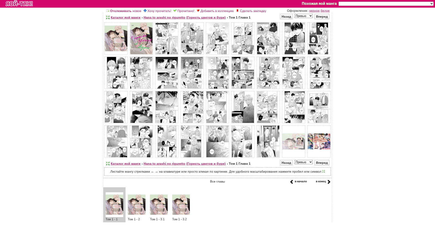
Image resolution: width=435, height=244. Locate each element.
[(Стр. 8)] (293, 54)
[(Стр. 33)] (243, 157)
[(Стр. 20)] (141, 123)
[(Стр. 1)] (116, 54)
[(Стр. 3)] (166, 54)
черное (314, 10)
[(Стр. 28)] (116, 157)
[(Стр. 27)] (319, 123)
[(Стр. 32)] (217, 157)
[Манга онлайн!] (19, 3)
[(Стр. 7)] (268, 54)
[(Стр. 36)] (319, 157)
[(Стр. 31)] (192, 157)
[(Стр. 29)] (141, 157)
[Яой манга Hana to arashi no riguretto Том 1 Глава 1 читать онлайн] (114, 216)
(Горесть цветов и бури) (206, 17)
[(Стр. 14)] (217, 89)
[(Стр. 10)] (116, 89)
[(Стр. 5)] (217, 54)
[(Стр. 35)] (293, 157)
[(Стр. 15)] (243, 89)
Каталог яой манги (125, 17)
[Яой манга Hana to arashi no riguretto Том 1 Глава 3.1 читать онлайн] (159, 216)
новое (125, 11)
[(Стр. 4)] (192, 54)
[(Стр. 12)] (166, 89)
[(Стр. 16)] (268, 89)
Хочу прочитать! (159, 11)
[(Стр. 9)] (319, 54)
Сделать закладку (252, 11)
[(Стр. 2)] (141, 54)
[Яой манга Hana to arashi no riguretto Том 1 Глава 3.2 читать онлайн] (181, 216)
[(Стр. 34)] (268, 157)
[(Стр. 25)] (268, 123)
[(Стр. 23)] (217, 123)
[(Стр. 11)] (141, 89)
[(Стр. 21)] (166, 123)
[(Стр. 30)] (166, 157)
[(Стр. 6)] (243, 54)
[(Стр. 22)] (192, 123)
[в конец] (328, 183)
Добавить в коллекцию (217, 11)
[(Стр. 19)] (116, 123)
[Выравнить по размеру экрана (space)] (108, 17)
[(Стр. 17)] (293, 89)
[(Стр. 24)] (243, 123)
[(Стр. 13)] (192, 89)
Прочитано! (185, 11)
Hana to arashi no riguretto (164, 17)
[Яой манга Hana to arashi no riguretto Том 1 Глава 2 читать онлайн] (136, 216)
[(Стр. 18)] (319, 89)
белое (325, 10)
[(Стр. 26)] (293, 123)
